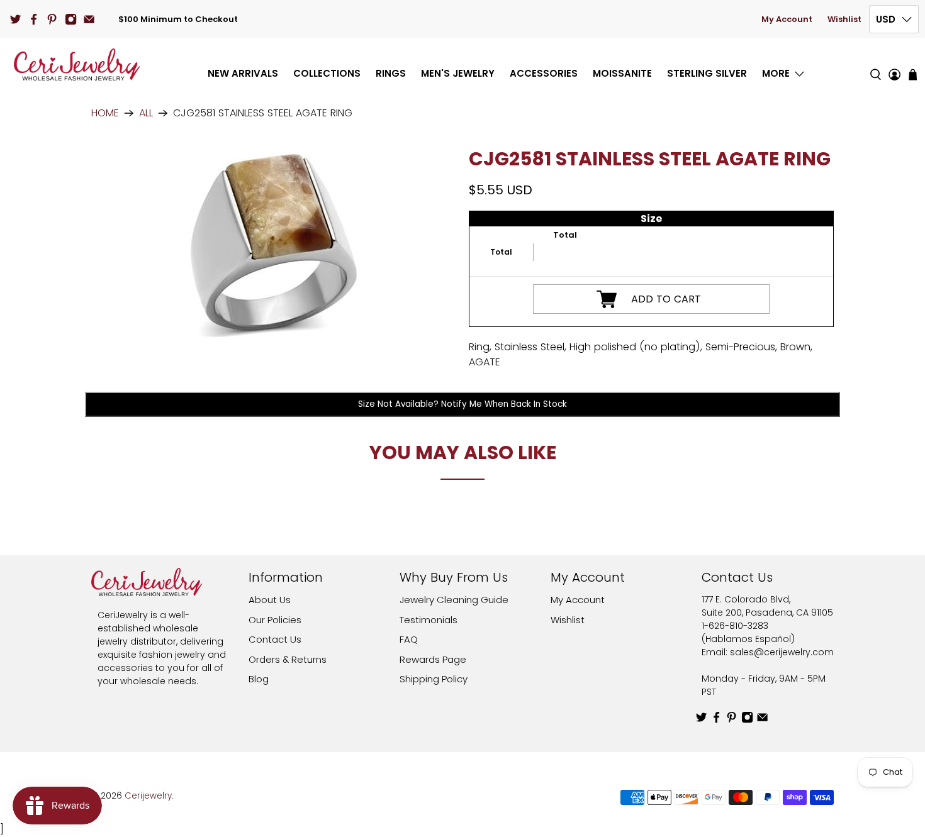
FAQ (409, 639)
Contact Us (275, 639)
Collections (327, 73)
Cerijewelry (148, 796)
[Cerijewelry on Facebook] (34, 19)
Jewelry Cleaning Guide (454, 599)
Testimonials (428, 619)
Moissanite (622, 73)
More (776, 73)
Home (105, 113)
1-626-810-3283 (735, 625)
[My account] (894, 64)
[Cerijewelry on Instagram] (71, 19)
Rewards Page (433, 659)
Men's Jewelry (458, 73)
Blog (259, 678)
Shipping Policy (434, 678)
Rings (391, 73)
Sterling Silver (707, 73)
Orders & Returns (288, 659)
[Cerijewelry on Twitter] (15, 19)
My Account (786, 19)
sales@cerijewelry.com (782, 652)
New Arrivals (243, 73)
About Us (270, 599)
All (146, 113)
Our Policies (275, 619)
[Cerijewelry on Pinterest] (52, 19)
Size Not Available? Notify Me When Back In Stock (462, 404)
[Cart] (913, 74)
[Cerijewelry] (77, 64)
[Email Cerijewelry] (89, 19)
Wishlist (844, 19)
